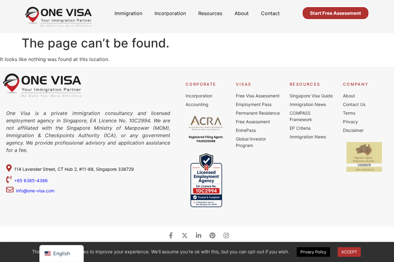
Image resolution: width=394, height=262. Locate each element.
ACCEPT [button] (349, 251)
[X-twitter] (185, 235)
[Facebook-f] (171, 235)
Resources (210, 13)
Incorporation (170, 13)
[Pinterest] (212, 235)
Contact (270, 13)
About (242, 13)
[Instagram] (226, 235)
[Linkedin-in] (198, 235)
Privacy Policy (313, 251)
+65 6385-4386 (31, 180)
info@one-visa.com (34, 190)
